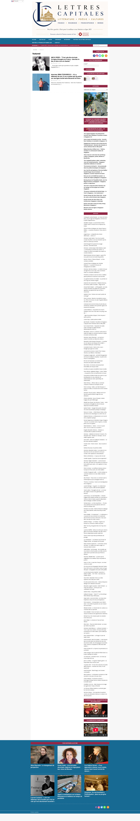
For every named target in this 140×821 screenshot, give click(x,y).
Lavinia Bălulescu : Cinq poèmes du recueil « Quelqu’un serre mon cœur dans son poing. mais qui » (95, 311)
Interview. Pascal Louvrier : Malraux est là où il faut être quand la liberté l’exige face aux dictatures (95, 394)
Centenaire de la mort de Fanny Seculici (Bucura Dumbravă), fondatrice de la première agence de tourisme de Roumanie (95, 305)
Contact (57, 42)
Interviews (67, 39)
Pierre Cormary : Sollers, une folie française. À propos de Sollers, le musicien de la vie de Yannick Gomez (95, 388)
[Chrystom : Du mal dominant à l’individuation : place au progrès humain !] (96, 783)
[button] (96, 711)
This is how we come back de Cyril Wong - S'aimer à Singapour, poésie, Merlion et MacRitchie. (95, 156)
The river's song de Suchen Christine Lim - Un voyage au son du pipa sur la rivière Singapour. (95, 187)
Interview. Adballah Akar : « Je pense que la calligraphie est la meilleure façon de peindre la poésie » (95, 558)
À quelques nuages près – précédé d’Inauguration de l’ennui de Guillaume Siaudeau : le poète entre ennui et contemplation (95, 356)
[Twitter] (100, 55)
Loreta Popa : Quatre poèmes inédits (92, 319)
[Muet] (103, 716)
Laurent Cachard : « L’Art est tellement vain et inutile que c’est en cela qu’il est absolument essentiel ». (43, 799)
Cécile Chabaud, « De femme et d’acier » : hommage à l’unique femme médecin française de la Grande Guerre (95, 680)
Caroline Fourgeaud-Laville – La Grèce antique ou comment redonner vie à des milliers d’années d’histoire (95, 473)
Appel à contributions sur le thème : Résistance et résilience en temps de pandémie (70, 796)
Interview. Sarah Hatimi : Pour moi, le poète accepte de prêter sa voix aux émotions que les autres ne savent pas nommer (95, 240)
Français (15, 1)
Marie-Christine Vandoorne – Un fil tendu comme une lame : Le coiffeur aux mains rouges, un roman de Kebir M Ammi (95, 545)
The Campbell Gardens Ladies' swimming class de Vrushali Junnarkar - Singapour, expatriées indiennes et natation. (94, 162)
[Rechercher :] (100, 45)
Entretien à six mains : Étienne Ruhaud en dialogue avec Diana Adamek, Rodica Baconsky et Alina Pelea (95, 510)
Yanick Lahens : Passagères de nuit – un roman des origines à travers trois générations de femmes (95, 491)
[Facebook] (94, 55)
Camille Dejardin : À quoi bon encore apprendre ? (95, 458)
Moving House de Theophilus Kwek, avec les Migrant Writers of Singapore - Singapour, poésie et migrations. (95, 181)
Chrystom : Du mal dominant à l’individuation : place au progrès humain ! (95, 794)
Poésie (50, 39)
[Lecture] (85, 716)
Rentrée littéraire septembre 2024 (42, 42)
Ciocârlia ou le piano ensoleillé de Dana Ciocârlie (95, 369)
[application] (96, 710)
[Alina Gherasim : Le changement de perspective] (43, 755)
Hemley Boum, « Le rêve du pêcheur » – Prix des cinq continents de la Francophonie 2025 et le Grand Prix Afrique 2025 (95, 504)
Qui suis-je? (42, 39)
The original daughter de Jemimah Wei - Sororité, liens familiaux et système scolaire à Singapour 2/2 (95, 135)
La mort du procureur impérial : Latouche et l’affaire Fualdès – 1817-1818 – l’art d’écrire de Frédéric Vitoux (94, 573)
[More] (106, 55)
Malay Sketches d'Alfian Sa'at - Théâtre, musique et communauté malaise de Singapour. (94, 150)
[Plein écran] (105, 716)
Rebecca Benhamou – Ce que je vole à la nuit (94, 456)
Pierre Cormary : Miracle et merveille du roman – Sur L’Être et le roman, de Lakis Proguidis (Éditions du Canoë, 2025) (95, 300)
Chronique (58, 39)
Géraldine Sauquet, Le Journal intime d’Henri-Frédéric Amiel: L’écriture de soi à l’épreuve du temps (94, 224)
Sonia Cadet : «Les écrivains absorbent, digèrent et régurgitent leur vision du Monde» (69, 767)
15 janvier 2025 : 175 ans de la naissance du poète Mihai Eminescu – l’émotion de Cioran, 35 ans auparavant (96, 666)
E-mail (86, 64)
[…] (58, 67)
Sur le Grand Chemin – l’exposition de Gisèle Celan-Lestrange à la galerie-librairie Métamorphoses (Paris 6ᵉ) (94, 327)
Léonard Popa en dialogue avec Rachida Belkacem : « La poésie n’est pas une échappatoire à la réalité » (93, 265)
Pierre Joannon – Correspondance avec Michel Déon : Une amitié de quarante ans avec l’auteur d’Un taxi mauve (95, 603)
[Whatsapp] (102, 55)
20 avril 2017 (55, 63)
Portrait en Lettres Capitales (82, 39)
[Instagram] (97, 55)
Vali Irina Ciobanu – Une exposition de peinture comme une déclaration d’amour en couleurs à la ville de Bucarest (95, 694)
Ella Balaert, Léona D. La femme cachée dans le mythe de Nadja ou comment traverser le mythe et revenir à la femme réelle (95, 333)
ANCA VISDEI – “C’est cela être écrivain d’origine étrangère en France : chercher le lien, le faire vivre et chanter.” (65, 59)
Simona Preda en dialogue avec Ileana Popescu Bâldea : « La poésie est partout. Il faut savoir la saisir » (95, 230)
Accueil (34, 39)
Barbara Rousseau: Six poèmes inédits (93, 448)
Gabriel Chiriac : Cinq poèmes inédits (92, 591)
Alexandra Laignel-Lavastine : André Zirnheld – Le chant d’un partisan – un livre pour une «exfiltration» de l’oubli (95, 587)
